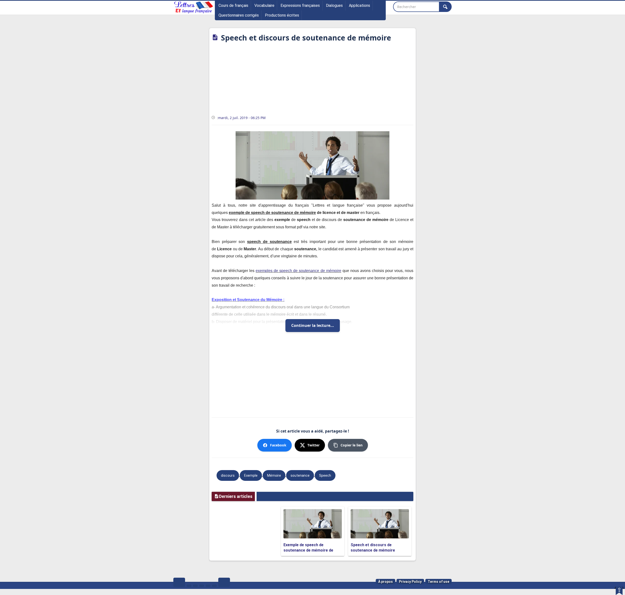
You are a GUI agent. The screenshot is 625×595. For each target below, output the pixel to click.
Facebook (278, 445)
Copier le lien (352, 445)
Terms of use (438, 582)
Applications (359, 5)
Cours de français (233, 5)
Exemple (251, 475)
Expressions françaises (300, 5)
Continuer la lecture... (312, 325)
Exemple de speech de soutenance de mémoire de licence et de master (308, 550)
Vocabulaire (264, 5)
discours (228, 475)
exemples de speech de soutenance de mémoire (298, 271)
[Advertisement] (312, 80)
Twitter (313, 445)
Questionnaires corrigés (239, 15)
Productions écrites (282, 15)
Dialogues (334, 5)
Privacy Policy (410, 582)
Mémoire (274, 475)
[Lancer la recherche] (445, 6)
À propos (385, 582)
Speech (325, 475)
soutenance (300, 475)
